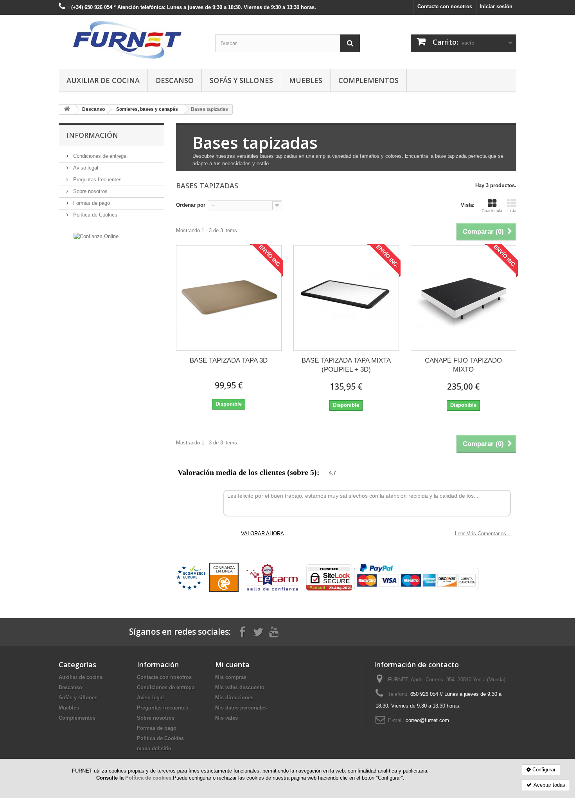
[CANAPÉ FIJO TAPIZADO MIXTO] (463, 298)
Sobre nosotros (90, 191)
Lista (511, 210)
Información (92, 135)
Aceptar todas (549, 785)
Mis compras (230, 677)
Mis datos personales (241, 708)
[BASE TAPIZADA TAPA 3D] (229, 298)
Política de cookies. (149, 778)
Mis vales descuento (239, 687)
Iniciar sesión (496, 6)
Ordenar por (190, 205)
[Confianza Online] (96, 236)
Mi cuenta (232, 664)
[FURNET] (131, 40)
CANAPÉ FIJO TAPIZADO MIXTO (463, 365)
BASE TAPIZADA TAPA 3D (229, 360)
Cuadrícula (492, 210)
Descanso (175, 80)
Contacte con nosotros (444, 6)
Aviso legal (85, 168)
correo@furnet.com (427, 720)
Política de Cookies (94, 215)
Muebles (305, 80)
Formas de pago (91, 203)
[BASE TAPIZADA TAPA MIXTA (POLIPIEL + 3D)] (346, 298)
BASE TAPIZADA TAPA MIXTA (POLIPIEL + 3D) (346, 365)
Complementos (368, 80)
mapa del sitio (154, 748)
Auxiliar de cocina (103, 80)
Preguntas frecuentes (97, 179)
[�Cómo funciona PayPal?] (416, 577)
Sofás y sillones (241, 80)
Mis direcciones (234, 698)
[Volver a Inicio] (66, 109)
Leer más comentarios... (483, 533)
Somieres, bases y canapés (147, 109)
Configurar (543, 770)
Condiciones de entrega (99, 156)
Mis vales (226, 718)
